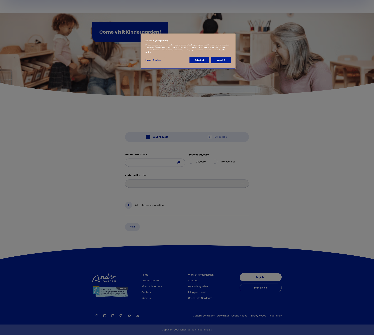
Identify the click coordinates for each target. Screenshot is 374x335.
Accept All (221, 60)
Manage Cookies (153, 60)
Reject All (199, 60)
